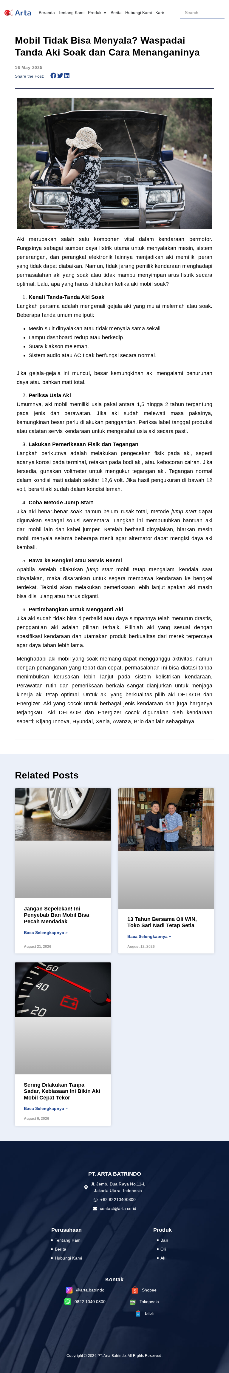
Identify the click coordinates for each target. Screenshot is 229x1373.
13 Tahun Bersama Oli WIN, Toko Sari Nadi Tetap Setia (162, 922)
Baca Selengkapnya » (46, 932)
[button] (53, 75)
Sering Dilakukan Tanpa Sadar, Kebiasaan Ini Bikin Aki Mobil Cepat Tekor (62, 1091)
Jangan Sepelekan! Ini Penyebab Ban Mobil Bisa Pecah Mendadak (56, 915)
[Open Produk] (105, 13)
